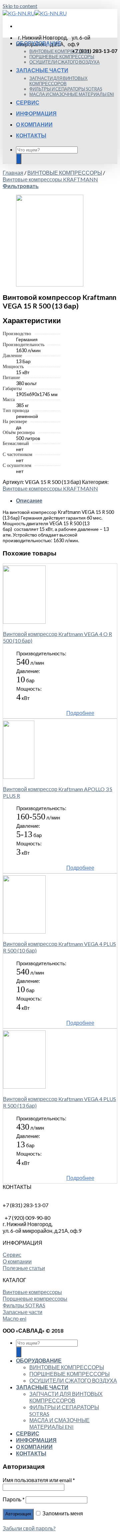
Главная (13, 172)
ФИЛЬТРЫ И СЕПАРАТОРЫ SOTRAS (65, 89)
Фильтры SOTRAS (24, 1305)
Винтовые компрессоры (32, 1292)
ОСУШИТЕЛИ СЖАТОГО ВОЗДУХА (64, 62)
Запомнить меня (62, 1513)
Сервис (12, 1254)
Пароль (14, 1499)
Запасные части (22, 1312)
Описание (29, 500)
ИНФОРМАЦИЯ (36, 113)
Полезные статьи (24, 1268)
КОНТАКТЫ (31, 135)
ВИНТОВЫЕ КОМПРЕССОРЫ (59, 51)
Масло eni (14, 1318)
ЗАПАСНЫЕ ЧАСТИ (42, 70)
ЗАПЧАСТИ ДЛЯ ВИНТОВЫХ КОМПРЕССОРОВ (58, 81)
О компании (17, 1261)
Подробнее (80, 713)
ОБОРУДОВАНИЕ (39, 43)
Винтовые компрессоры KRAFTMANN (50, 179)
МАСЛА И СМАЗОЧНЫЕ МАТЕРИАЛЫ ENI (71, 94)
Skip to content (20, 6)
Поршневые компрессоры (35, 1298)
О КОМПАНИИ (34, 124)
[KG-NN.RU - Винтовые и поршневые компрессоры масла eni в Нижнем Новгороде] (35, 13)
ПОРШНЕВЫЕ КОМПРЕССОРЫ (61, 56)
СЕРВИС (27, 102)
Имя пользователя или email (39, 1480)
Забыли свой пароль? (29, 1528)
